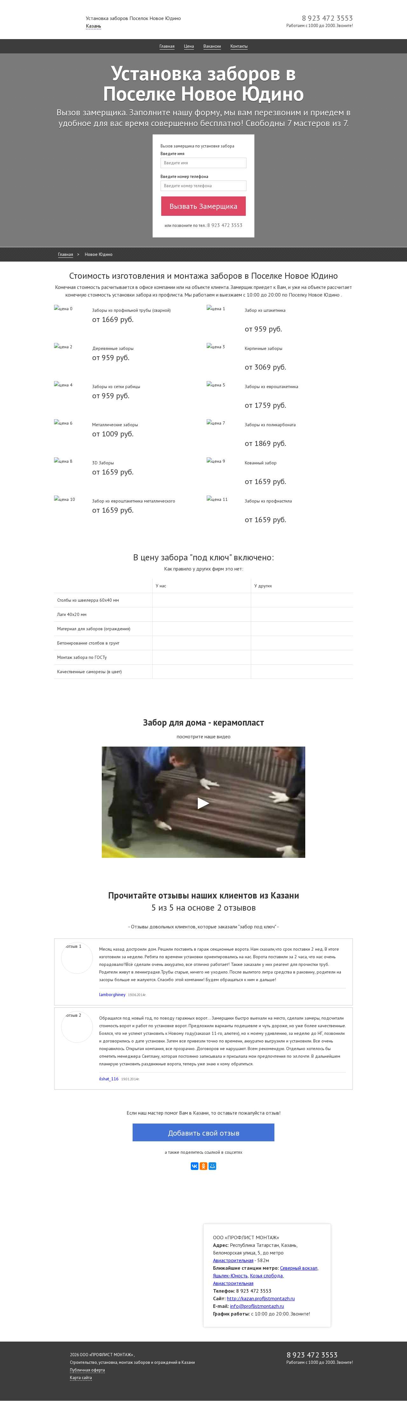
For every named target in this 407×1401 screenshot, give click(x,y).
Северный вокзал (298, 1268)
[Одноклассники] (203, 1166)
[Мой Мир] (212, 1166)
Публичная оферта (87, 1370)
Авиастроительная (233, 1260)
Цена (189, 46)
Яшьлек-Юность (230, 1275)
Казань (93, 26)
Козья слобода (266, 1275)
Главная (167, 46)
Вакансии (212, 46)
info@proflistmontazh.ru (257, 1306)
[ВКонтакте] (194, 1166)
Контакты (239, 46)
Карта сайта (81, 1377)
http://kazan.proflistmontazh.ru (261, 1298)
